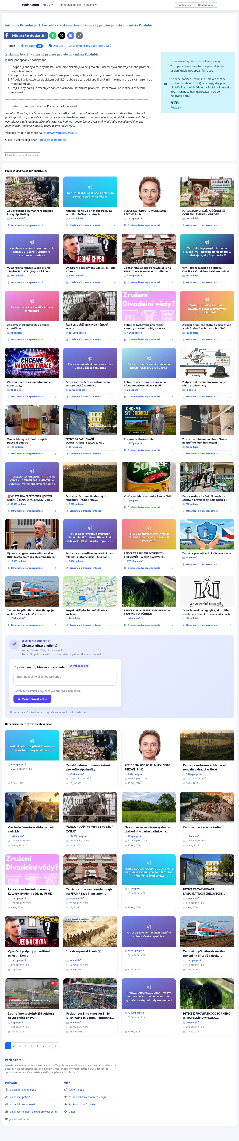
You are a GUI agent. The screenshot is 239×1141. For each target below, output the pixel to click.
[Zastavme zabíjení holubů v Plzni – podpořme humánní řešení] (207, 431)
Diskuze (57, 46)
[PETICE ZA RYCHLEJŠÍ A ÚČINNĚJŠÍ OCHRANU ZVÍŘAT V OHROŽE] (207, 203)
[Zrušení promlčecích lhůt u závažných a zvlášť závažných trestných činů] (207, 317)
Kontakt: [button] (89, 4)
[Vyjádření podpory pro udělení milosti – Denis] (90, 260)
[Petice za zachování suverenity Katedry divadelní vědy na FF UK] (149, 317)
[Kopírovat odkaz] (79, 35)
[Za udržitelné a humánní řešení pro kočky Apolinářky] (32, 203)
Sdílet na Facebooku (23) (28, 35)
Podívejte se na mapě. (52, 140)
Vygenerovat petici (35, 699)
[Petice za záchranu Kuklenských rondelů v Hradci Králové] (90, 488)
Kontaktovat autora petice (24, 155)
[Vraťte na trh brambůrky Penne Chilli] (149, 486)
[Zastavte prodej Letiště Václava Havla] (207, 543)
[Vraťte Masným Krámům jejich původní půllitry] (32, 431)
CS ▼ (50, 4)
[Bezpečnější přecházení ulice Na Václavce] (90, 602)
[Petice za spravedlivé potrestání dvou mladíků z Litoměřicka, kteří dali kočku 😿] (90, 545)
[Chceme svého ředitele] (149, 429)
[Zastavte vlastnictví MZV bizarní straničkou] (32, 317)
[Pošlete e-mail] (70, 35)
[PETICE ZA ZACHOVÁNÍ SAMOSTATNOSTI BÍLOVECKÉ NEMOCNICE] (90, 431)
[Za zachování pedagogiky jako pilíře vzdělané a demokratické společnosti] (207, 602)
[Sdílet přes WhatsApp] (53, 35)
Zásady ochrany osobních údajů (90, 46)
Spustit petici (206, 5)
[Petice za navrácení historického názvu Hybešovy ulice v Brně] (149, 374)
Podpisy (32, 46)
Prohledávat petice (69, 4)
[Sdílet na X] (61, 35)
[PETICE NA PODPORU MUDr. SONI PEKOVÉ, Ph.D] (149, 203)
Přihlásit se (184, 5)
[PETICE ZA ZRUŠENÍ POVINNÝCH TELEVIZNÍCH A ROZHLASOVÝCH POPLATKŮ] (149, 545)
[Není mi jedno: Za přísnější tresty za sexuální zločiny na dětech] (90, 203)
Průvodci (11, 1083)
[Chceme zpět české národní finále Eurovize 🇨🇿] (32, 374)
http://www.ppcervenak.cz (60, 133)
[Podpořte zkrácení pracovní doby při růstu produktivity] (207, 374)
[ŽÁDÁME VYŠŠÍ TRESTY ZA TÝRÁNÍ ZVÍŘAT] (90, 317)
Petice (11, 46)
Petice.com (30, 5)
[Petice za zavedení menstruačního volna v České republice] (90, 374)
